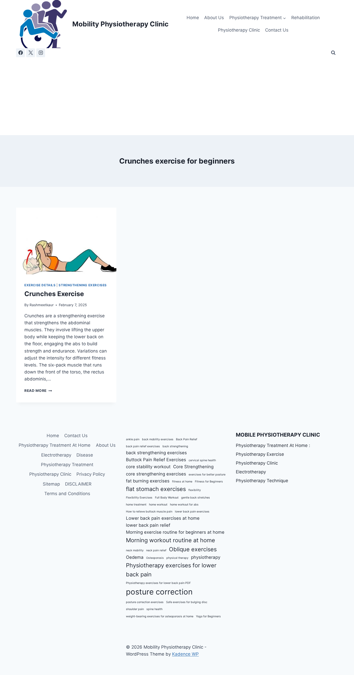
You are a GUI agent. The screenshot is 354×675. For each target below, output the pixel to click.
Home (193, 17)
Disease (84, 455)
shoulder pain (135, 609)
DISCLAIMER (78, 484)
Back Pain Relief (186, 439)
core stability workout (148, 466)
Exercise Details (40, 285)
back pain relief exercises (143, 446)
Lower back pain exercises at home (163, 518)
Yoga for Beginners (208, 616)
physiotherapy (205, 557)
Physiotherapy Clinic (239, 30)
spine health (154, 609)
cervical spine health (202, 460)
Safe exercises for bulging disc (186, 602)
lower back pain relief (148, 525)
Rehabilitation (305, 17)
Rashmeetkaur (42, 305)
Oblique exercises (193, 549)
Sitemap (51, 484)
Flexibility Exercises (139, 497)
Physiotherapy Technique (262, 480)
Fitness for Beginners (209, 481)
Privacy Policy (90, 474)
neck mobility (135, 550)
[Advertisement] (177, 96)
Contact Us (276, 30)
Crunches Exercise (54, 294)
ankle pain (132, 439)
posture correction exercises (145, 602)
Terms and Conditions (67, 493)
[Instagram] (40, 52)
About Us (214, 17)
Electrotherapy (56, 455)
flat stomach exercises (156, 489)
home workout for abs (184, 504)
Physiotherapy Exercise (260, 454)
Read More (38, 390)
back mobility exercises (157, 439)
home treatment (136, 504)
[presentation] (66, 241)
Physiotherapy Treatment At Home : (273, 445)
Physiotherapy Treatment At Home (54, 445)
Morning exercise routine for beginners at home (175, 532)
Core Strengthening (193, 466)
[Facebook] (20, 52)
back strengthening (175, 446)
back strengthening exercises (156, 452)
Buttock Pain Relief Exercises (156, 459)
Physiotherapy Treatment (67, 464)
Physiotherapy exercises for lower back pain (171, 570)
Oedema (135, 557)
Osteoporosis (155, 558)
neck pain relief (156, 550)
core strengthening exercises (156, 473)
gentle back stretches (195, 497)
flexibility (194, 490)
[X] (30, 52)
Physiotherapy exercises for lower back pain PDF (158, 583)
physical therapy (177, 558)
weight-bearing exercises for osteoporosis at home (159, 616)
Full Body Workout (167, 497)
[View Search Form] (333, 52)
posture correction (159, 591)
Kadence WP (185, 654)
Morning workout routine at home (170, 540)
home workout (158, 504)
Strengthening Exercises (83, 285)
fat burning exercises (147, 480)
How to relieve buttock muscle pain (149, 511)
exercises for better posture (207, 474)
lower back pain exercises (192, 511)
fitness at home (182, 481)
